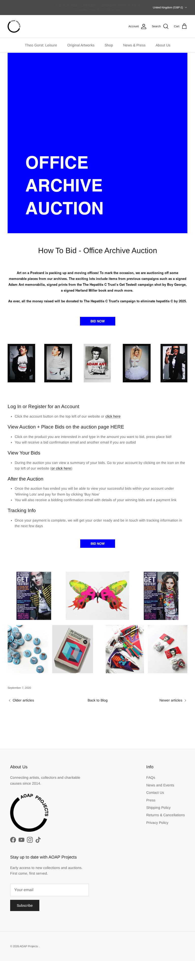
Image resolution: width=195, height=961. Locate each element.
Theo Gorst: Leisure (41, 45)
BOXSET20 (104, 10)
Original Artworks (80, 45)
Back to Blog (98, 700)
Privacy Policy (157, 823)
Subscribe (25, 905)
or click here (61, 468)
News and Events (160, 785)
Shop (109, 45)
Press (150, 800)
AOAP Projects (29, 946)
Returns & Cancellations (165, 815)
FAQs (150, 777)
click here (113, 416)
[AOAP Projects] (14, 26)
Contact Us (155, 792)
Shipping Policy (158, 808)
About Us (163, 45)
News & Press (134, 45)
